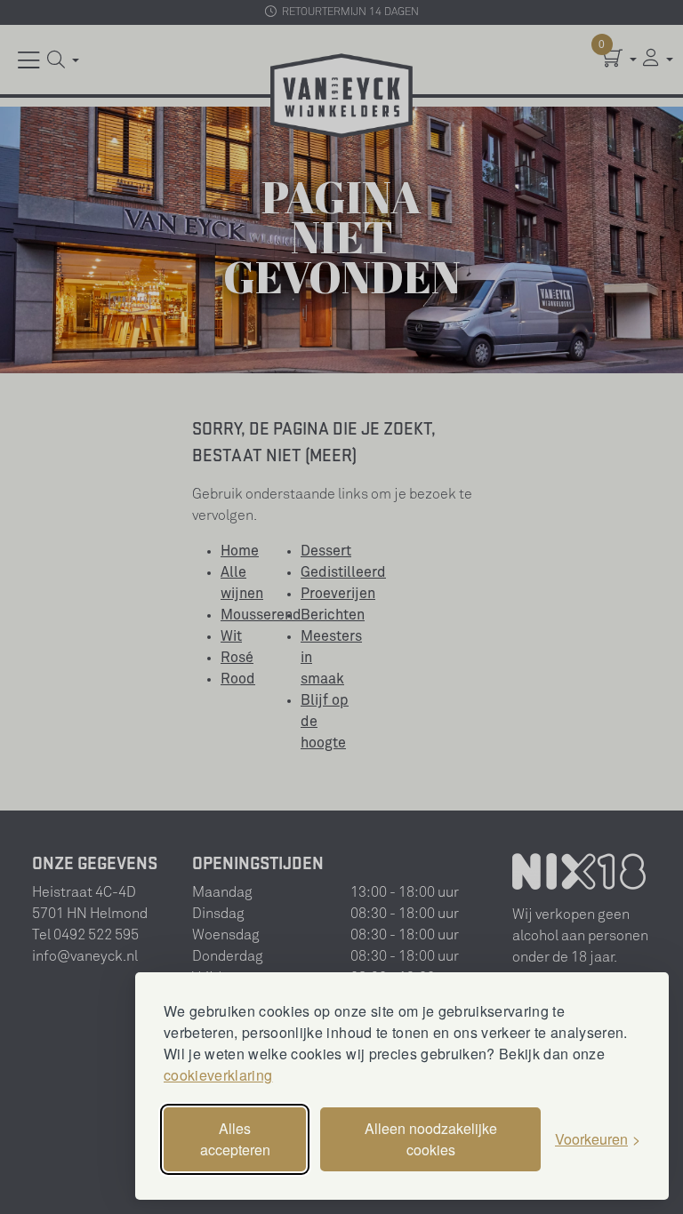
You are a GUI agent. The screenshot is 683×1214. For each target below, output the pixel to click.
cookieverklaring (218, 1075)
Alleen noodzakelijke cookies (431, 1139)
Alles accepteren (235, 1139)
